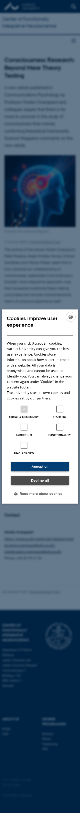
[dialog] (40, 406)
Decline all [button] (40, 480)
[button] (40, 493)
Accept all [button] (40, 466)
